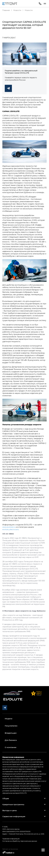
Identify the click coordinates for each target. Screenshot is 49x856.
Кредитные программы (13, 804)
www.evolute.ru (8, 527)
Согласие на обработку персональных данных (19, 841)
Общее (5, 798)
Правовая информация (11, 839)
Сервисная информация (13, 816)
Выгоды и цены (9, 810)
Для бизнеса (11, 740)
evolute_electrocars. (10, 529)
